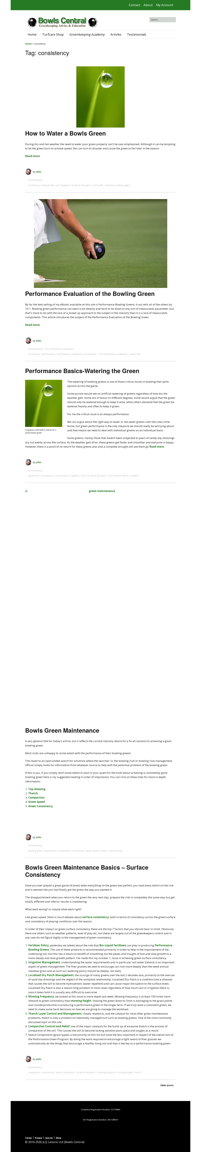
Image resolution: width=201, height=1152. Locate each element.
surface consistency (95, 917)
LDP (83, 475)
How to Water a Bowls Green (65, 133)
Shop (58, 1137)
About (148, 5)
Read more (32, 156)
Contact (134, 5)
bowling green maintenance (42, 850)
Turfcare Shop (53, 34)
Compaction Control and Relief (49, 1026)
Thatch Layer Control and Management (54, 1013)
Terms (28, 1137)
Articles (115, 34)
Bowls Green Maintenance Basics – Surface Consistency (86, 871)
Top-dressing (36, 789)
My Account (164, 5)
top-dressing (115, 850)
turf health (98, 185)
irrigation (65, 185)
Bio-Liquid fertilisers (112, 945)
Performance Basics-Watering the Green (82, 370)
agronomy (33, 475)
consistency (34, 185)
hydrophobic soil (50, 185)
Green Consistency (40, 806)
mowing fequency (107, 1072)
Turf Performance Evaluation (58, 348)
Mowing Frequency (41, 996)
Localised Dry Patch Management (51, 975)
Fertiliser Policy (38, 945)
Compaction (36, 797)
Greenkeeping (35, 179)
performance (48, 354)
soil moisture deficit (118, 475)
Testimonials (136, 34)
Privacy (38, 1137)
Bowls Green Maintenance (62, 730)
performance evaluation (69, 354)
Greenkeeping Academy (87, 34)
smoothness (90, 354)
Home (32, 34)
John (38, 171)
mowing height (81, 1000)
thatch (104, 850)
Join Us (49, 1137)
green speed (92, 850)
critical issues (61, 475)
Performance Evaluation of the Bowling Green (90, 293)
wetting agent (123, 185)
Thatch (33, 793)
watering (109, 185)
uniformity (135, 354)
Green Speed (36, 802)
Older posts (167, 1085)
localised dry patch (81, 185)
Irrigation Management (44, 962)
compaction (64, 850)
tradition (134, 475)
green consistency (65, 1072)
